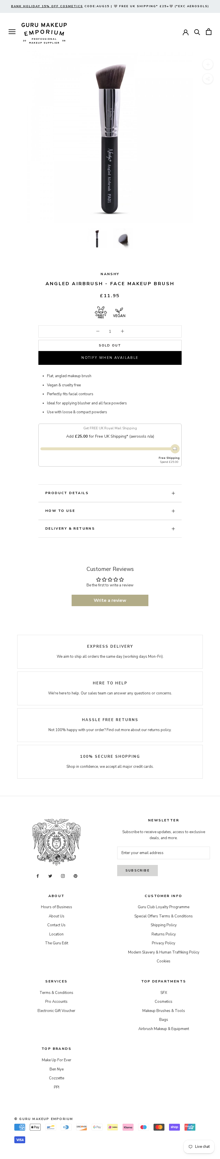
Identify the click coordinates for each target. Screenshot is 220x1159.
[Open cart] (208, 31)
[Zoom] (208, 64)
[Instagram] (63, 876)
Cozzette (56, 1078)
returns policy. (160, 730)
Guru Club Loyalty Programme (163, 907)
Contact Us (56, 925)
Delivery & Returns (70, 528)
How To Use (60, 510)
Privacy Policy (163, 943)
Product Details (67, 493)
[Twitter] (50, 876)
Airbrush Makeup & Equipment (163, 1028)
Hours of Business (56, 907)
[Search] (197, 32)
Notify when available (109, 357)
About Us (56, 916)
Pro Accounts (56, 1001)
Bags (163, 1019)
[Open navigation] (12, 31)
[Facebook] (38, 876)
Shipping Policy (164, 925)
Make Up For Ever (56, 1060)
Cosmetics (163, 1001)
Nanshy (110, 274)
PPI (56, 1087)
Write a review (110, 600)
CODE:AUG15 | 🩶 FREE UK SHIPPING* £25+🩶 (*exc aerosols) (110, 6)
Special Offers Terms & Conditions (163, 916)
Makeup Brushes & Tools (163, 1010)
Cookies (163, 961)
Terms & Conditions (56, 992)
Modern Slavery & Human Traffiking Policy (163, 952)
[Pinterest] (75, 876)
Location (56, 934)
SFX (163, 992)
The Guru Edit (56, 943)
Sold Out (110, 345)
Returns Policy (164, 934)
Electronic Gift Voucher (56, 1010)
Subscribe (137, 870)
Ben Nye (57, 1069)
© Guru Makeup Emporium (43, 1119)
